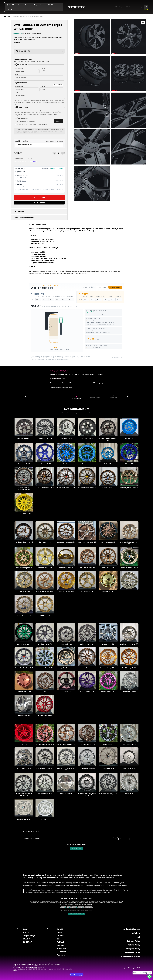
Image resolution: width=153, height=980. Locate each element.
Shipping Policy (133, 949)
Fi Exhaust (61, 952)
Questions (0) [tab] (37, 839)
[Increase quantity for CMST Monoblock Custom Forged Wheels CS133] (62, 153)
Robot (25, 929)
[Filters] (115, 838)
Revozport (61, 955)
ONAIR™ (26, 939)
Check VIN (58, 121)
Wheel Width (19, 68)
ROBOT (60, 929)
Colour (17, 74)
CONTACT (27, 942)
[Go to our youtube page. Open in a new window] (138, 967)
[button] (18, 34)
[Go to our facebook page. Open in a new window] (124, 967)
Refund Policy (134, 945)
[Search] (135, 7)
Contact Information (130, 956)
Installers (136, 933)
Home (8, 16)
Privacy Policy (133, 941)
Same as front (58, 84)
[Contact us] (149, 976)
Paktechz (61, 942)
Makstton (61, 948)
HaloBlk (60, 945)
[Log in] (140, 7)
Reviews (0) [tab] (28, 839)
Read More (17, 42)
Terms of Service (132, 952)
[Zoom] (143, 22)
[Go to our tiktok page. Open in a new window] (134, 967)
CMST (59, 932)
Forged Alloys (29, 935)
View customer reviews (76, 914)
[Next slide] (128, 396)
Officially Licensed (131, 929)
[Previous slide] (25, 396)
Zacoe (60, 939)
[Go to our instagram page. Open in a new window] (129, 967)
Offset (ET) (42, 68)
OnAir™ (60, 935)
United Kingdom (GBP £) (122, 7)
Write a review (77, 848)
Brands (26, 932)
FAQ (138, 937)
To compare (40, 203)
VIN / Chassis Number (21, 118)
